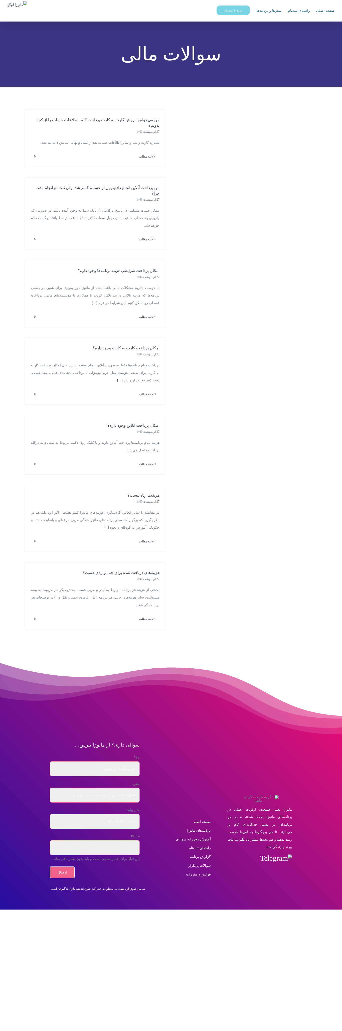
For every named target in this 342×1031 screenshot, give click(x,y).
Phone (135, 836)
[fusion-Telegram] (276, 858)
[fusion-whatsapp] (241, 858)
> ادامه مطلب (147, 156)
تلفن (136, 784)
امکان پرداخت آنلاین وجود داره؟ (133, 425)
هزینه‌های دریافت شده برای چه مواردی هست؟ (121, 572)
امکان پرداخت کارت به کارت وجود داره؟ (126, 348)
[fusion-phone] (260, 870)
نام (137, 757)
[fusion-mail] (231, 858)
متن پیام (133, 810)
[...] (94, 303)
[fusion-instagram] (252, 858)
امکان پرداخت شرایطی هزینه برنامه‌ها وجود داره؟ (118, 270)
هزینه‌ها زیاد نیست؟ (143, 495)
